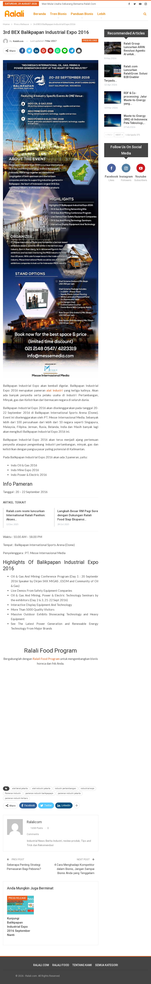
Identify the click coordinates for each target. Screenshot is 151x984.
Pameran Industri (13, 793)
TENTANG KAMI (82, 965)
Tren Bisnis (58, 14)
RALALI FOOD (60, 965)
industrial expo (87, 788)
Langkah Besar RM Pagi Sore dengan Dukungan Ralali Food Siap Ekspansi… (77, 515)
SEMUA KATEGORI (106, 965)
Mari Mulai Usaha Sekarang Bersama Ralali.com (69, 3)
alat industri (54, 390)
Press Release (90, 40)
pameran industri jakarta (69, 793)
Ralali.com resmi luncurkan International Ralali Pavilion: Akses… (25, 515)
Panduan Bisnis (82, 14)
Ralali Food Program (46, 658)
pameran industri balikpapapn (39, 793)
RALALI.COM (41, 965)
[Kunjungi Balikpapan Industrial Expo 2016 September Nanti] (20, 905)
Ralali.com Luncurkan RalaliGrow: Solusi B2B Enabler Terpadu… (125, 73)
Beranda (39, 14)
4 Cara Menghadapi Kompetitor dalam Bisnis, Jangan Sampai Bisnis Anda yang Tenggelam (74, 869)
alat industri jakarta (41, 788)
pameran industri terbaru (16, 798)
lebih (101, 14)
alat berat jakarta (20, 788)
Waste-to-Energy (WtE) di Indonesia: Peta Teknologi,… (136, 119)
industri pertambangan (65, 788)
